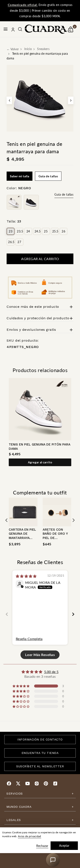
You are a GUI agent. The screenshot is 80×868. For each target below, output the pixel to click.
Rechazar (42, 846)
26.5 (11, 242)
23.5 (20, 231)
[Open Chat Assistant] (53, 860)
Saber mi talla (19, 176)
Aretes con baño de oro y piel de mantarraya (26, 788)
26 (63, 231)
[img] (26, 576)
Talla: (14, 221)
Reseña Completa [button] (29, 639)
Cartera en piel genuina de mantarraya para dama (22, 536)
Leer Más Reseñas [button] (40, 655)
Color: (19, 188)
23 (10, 231)
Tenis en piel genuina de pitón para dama (39, 447)
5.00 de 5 (51, 672)
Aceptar (64, 845)
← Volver (13, 49)
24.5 (38, 231)
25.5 (55, 231)
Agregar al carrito (40, 462)
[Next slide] (73, 614)
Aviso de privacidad (29, 836)
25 (46, 231)
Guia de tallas (48, 176)
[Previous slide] (6, 614)
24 (28, 231)
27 (19, 242)
